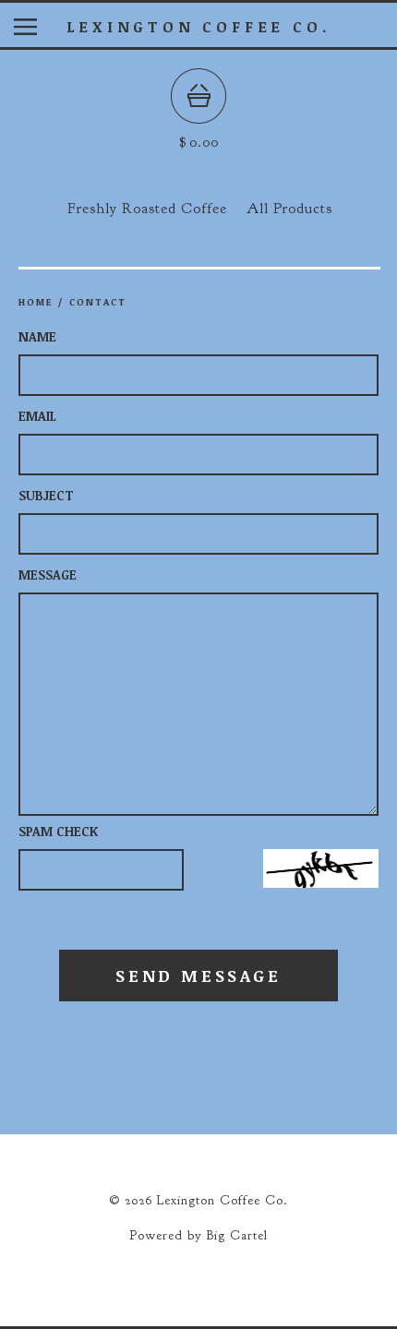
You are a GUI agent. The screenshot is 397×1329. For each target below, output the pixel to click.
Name (37, 336)
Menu (39, 30)
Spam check (58, 831)
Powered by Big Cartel (198, 1235)
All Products (289, 208)
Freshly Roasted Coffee (147, 208)
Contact (97, 301)
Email (37, 416)
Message (47, 574)
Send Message (198, 975)
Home (35, 301)
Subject (46, 495)
